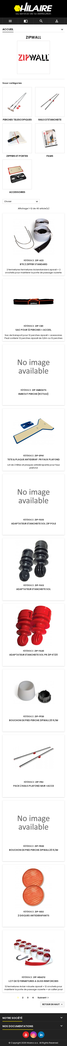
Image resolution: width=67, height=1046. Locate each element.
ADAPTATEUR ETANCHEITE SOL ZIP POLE (33, 523)
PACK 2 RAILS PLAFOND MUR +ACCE (33, 785)
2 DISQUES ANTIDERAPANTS (33, 915)
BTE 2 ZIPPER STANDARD (33, 264)
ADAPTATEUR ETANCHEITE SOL (33, 589)
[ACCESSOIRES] (17, 174)
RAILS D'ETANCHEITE (49, 119)
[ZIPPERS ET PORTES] (17, 138)
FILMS (50, 156)
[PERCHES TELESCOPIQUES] (17, 102)
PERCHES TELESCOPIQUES (17, 119)
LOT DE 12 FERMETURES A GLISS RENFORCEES (33, 981)
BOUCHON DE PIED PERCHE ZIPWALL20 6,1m (33, 720)
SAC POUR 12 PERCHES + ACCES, (33, 329)
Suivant (43, 997)
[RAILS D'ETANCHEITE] (50, 102)
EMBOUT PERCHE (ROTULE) (33, 394)
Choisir (21, 202)
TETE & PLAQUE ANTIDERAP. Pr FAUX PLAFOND (33, 459)
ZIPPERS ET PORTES (17, 156)
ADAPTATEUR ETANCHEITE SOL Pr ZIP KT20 (33, 654)
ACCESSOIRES (17, 192)
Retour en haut (52, 1004)
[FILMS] (50, 138)
